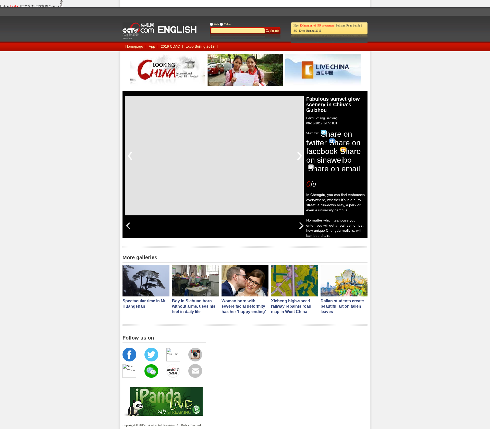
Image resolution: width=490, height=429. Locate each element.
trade (357, 25)
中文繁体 (42, 6)
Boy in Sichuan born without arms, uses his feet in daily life (193, 306)
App (152, 46)
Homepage (134, 46)
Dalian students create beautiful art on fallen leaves (342, 306)
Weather (127, 38)
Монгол (54, 6)
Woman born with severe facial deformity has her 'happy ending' (244, 306)
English (14, 6)
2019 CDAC (170, 46)
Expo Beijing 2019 (310, 30)
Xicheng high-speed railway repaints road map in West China (291, 306)
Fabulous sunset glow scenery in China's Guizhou (333, 104)
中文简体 (27, 6)
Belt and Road (344, 25)
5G (295, 30)
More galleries (139, 257)
